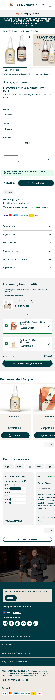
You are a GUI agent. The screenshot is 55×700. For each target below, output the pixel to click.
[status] (11, 159)
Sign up (11, 598)
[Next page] (51, 530)
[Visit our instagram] (5, 623)
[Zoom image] (29, 37)
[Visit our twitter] (29, 623)
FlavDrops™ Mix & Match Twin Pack (24, 31)
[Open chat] (35, 623)
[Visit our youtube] (23, 623)
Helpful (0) (45, 517)
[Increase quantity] (16, 159)
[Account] (43, 5)
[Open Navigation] (5, 5)
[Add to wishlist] (48, 158)
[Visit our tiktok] (17, 623)
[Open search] (11, 5)
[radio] (27, 143)
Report (41, 521)
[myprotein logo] (27, 5)
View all (45, 207)
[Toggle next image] (52, 50)
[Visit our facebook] (11, 623)
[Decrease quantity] (6, 159)
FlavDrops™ (15, 416)
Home (5, 31)
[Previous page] (46, 530)
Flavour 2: (8, 124)
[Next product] (51, 444)
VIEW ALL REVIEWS (13, 521)
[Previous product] (46, 444)
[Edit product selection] (48, 326)
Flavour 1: (7, 109)
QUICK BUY (17, 435)
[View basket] (50, 5)
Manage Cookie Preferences (17, 606)
